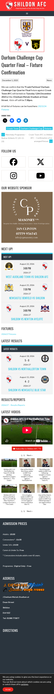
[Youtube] (40, 175)
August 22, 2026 (27, 264)
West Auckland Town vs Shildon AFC (27, 277)
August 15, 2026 (27, 377)
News (49, 80)
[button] (29, 455)
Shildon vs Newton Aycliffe (27, 319)
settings (24, 684)
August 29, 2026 (27, 306)
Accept (8, 689)
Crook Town (13, 128)
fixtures (48, 128)
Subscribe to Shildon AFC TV (28, 448)
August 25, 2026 (27, 285)
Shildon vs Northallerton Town (27, 369)
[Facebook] (13, 161)
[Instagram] (13, 175)
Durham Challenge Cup (31, 128)
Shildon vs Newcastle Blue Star (27, 390)
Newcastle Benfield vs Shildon (27, 298)
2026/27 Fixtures (8, 334)
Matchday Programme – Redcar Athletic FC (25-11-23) (13, 138)
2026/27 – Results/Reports (13, 405)
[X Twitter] (40, 161)
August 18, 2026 (27, 356)
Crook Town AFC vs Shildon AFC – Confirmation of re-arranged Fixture (41, 137)
